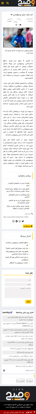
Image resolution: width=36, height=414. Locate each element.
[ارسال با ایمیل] (20, 25)
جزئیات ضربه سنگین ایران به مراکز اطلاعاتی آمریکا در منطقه (18, 207)
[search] (7, 3)
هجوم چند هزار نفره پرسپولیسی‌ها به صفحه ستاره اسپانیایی (17, 252)
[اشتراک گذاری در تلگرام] (17, 221)
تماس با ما (20, 381)
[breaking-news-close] (34, 412)
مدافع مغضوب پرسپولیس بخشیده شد (17, 243)
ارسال (28, 302)
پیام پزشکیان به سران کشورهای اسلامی (19, 196)
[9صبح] (26, 3)
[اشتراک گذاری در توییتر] (23, 221)
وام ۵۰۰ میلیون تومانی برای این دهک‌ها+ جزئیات (14, 412)
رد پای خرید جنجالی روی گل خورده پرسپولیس (16, 258)
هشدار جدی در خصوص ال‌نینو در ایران (18, 184)
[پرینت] (16, 25)
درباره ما (29, 381)
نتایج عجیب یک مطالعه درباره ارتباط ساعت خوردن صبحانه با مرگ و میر (17, 190)
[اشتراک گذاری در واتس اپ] (19, 221)
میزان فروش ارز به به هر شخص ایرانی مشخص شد (19, 201)
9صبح (14, 404)
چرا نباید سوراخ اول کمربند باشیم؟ (17, 248)
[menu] (2, 3)
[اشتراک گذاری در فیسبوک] (13, 221)
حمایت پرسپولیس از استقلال (18, 263)
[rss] (22, 389)
